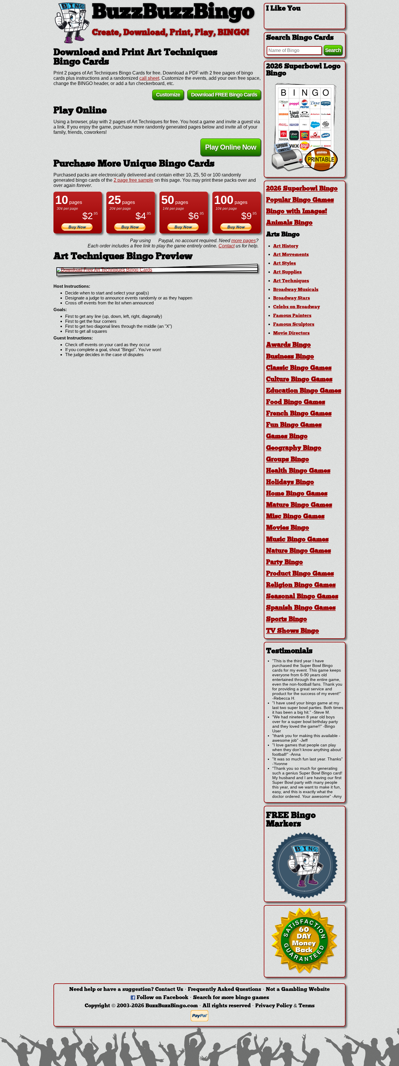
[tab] (304, 188)
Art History (285, 246)
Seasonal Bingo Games (302, 596)
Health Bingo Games (298, 471)
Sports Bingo (286, 619)
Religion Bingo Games (301, 585)
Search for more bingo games (231, 998)
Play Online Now (230, 147)
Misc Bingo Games (295, 516)
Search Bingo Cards (300, 37)
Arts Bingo (283, 234)
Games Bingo (287, 436)
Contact (226, 245)
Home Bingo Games (296, 493)
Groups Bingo (287, 459)
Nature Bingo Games (298, 551)
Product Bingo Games (300, 574)
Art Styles (284, 263)
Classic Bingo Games (299, 368)
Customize (168, 95)
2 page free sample (133, 180)
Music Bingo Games (297, 539)
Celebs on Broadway (296, 307)
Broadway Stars (291, 298)
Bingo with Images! (296, 211)
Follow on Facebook (162, 998)
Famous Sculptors (293, 324)
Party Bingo (284, 562)
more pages (243, 240)
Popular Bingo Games (300, 200)
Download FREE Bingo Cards (224, 95)
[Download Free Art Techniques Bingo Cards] (157, 270)
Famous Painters (292, 315)
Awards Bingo (288, 345)
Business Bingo (290, 356)
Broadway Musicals (295, 289)
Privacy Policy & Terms (285, 1006)
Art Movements (291, 254)
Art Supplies (287, 272)
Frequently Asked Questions (224, 989)
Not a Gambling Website (298, 989)
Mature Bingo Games (299, 505)
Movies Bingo (287, 528)
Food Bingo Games (295, 402)
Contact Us (169, 989)
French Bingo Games (299, 413)
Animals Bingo (289, 223)
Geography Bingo (293, 448)
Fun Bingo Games (294, 425)
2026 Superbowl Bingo (302, 189)
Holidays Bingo (290, 482)
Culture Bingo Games (299, 379)
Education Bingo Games (303, 391)
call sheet (149, 78)
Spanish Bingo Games (301, 608)
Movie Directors (291, 333)
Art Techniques (291, 281)
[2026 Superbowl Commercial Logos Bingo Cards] (304, 169)
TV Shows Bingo (292, 631)
